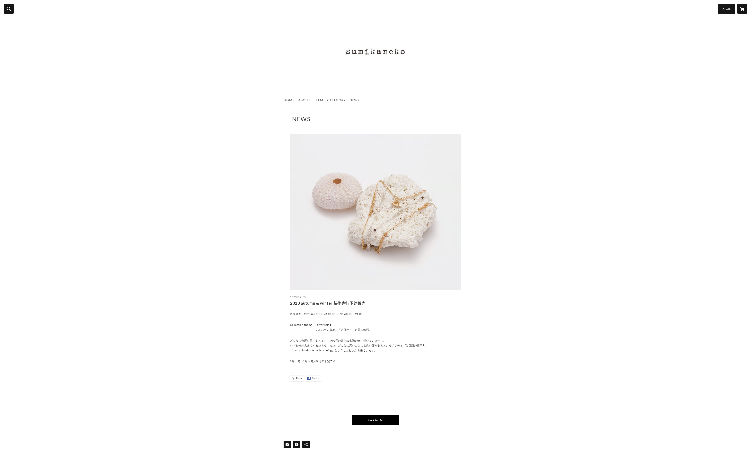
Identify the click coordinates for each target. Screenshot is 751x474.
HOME (289, 100)
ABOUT (304, 100)
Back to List (375, 420)
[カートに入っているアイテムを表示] (742, 9)
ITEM (318, 100)
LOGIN (726, 8)
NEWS (354, 100)
